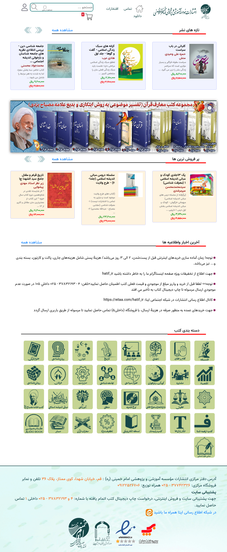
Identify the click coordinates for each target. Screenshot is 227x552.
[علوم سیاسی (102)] (131, 375)
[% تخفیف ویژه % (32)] (107, 423)
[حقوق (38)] (180, 399)
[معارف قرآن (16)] (83, 423)
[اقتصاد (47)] (204, 375)
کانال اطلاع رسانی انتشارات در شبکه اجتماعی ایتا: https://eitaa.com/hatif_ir (158, 300)
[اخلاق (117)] (156, 351)
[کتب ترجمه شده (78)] (204, 423)
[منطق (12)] (107, 399)
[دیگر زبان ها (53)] (180, 423)
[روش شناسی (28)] (34, 375)
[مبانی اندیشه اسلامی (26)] (58, 399)
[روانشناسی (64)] (58, 351)
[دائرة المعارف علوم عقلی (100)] (156, 399)
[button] (38, 30)
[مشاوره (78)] (180, 375)
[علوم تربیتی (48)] (131, 351)
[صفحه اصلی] (139, 9)
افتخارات (112, 9)
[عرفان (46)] (58, 375)
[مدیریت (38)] (83, 375)
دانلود (137, 16)
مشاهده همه (62, 30)
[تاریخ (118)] (107, 351)
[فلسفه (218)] (204, 351)
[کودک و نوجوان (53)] (156, 375)
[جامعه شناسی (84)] (107, 375)
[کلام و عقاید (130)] (180, 351)
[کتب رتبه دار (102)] (156, 423)
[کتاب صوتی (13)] (34, 423)
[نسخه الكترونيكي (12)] (131, 423)
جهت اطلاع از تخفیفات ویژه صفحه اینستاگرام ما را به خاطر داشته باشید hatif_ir (157, 274)
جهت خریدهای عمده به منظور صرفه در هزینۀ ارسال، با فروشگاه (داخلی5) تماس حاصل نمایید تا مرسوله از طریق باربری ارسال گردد (123, 310)
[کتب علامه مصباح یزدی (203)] (34, 399)
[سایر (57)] (58, 423)
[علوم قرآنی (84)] (34, 351)
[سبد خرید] (88, 17)
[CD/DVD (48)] (131, 399)
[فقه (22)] (204, 399)
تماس (128, 9)
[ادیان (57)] (83, 351)
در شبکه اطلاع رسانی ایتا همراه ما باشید (184, 512)
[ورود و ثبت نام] (24, 7)
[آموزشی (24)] (83, 399)
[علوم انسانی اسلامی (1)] (204, 447)
